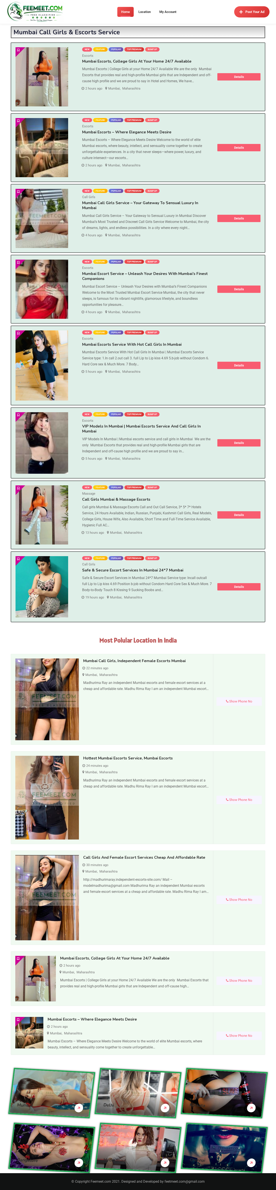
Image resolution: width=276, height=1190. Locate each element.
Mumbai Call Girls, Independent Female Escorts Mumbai (134, 660)
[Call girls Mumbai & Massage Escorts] (42, 514)
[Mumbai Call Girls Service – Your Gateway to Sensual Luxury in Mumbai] (42, 218)
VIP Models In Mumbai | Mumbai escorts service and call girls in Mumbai (141, 429)
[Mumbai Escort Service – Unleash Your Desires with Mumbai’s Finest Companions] (42, 289)
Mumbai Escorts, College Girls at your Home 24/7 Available (136, 61)
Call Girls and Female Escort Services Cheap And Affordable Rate (144, 857)
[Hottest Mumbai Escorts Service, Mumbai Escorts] (47, 798)
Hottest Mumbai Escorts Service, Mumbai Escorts (128, 758)
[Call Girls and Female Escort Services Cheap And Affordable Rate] (47, 897)
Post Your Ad (254, 12)
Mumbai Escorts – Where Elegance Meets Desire (126, 132)
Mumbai (114, 88)
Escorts (87, 56)
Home (125, 12)
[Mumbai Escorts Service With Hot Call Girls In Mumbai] (42, 365)
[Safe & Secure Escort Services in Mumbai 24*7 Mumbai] (42, 587)
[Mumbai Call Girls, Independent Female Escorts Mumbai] (47, 699)
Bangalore (27, 1160)
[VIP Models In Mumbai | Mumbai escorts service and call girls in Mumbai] (42, 443)
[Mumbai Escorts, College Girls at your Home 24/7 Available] (42, 76)
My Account (167, 12)
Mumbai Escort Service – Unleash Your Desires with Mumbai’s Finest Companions (145, 276)
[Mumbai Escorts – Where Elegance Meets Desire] (42, 147)
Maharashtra (131, 88)
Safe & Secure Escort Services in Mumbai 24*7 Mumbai (132, 570)
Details (239, 77)
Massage (88, 494)
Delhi (108, 1105)
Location (144, 12)
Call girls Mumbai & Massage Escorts (116, 499)
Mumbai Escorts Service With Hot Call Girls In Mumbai (132, 344)
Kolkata (197, 1105)
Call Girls (88, 197)
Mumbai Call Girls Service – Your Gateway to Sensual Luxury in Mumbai (140, 205)
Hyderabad (114, 1160)
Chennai (197, 1160)
